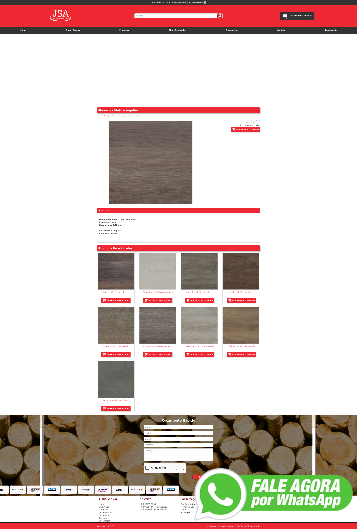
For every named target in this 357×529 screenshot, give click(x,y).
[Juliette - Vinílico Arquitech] (241, 325)
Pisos (115, 116)
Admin (257, 526)
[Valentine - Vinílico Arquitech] (199, 325)
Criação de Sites (244, 526)
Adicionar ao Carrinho (247, 129)
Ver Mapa (185, 512)
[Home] (60, 15)
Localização (331, 30)
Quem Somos (73, 30)
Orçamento (231, 30)
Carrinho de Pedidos (300, 15)
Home (23, 30)
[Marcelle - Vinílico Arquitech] (199, 271)
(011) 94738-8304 (177, 2)
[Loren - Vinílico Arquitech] (116, 271)
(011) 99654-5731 (195, 2)
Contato (281, 30)
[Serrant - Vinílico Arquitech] (116, 379)
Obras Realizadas (177, 30)
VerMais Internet (226, 526)
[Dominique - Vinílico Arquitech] (157, 271)
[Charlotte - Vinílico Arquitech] (157, 325)
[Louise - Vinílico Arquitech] (116, 325)
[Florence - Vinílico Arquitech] (151, 162)
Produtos (124, 30)
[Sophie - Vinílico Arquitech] (241, 271)
